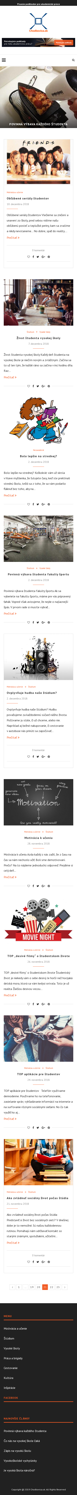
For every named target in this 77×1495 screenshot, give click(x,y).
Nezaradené (38, 450)
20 (38, 1287)
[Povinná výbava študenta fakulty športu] (38, 539)
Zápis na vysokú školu (17, 1451)
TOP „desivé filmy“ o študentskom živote (38, 956)
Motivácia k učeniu (38, 838)
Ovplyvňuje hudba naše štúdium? (32, 693)
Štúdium (30, 332)
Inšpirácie (9, 1388)
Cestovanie (11, 1368)
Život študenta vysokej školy (39, 338)
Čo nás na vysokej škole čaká (22, 1441)
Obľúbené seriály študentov (28, 198)
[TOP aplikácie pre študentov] (38, 1038)
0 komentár (38, 250)
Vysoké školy (44, 332)
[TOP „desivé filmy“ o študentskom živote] (38, 920)
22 (51, 1287)
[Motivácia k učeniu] (38, 802)
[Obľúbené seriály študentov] (38, 162)
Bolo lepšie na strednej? (38, 456)
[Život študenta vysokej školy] (38, 302)
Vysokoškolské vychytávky (20, 1460)
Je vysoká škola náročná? (19, 1470)
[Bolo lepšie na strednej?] (38, 420)
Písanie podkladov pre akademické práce (38, 4)
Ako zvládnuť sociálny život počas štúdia (37, 1198)
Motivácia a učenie (15, 192)
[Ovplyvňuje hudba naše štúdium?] (38, 657)
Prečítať (12, 237)
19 (32, 1287)
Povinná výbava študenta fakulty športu (38, 574)
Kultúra (8, 1378)
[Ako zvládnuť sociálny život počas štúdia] (38, 1162)
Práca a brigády (13, 1358)
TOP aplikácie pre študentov (38, 1074)
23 (58, 1287)
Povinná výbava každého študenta (38, 124)
